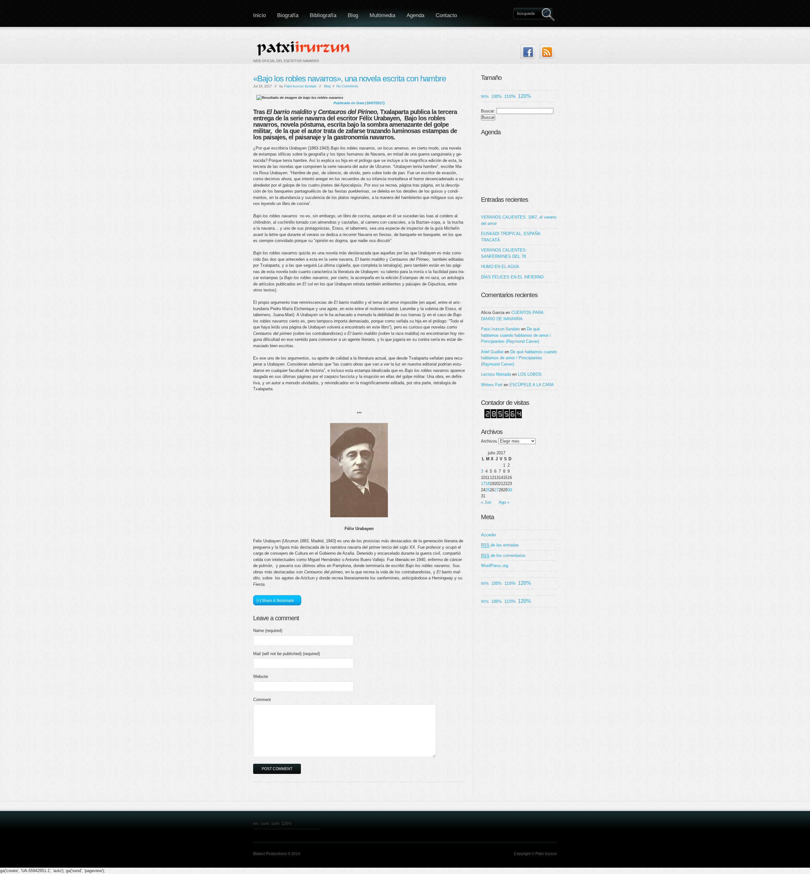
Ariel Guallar (492, 351)
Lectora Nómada (496, 374)
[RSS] (546, 51)
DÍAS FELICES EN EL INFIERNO (512, 277)
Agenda (415, 15)
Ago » (504, 502)
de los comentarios (503, 555)
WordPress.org (494, 565)
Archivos (489, 441)
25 (487, 490)
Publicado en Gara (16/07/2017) (359, 103)
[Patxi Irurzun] (304, 48)
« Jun (486, 502)
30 (510, 490)
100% (496, 96)
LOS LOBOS (530, 374)
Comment (262, 699)
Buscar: (488, 111)
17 (483, 483)
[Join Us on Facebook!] (527, 51)
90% (485, 96)
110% (509, 96)
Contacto (446, 15)
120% (524, 96)
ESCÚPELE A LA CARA (531, 384)
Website (260, 676)
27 (496, 490)
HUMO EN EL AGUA (500, 266)
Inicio (259, 15)
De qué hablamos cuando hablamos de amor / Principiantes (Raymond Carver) (516, 335)
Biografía (287, 15)
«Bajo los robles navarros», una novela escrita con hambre (349, 78)
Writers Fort (491, 384)
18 (487, 483)
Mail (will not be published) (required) (286, 653)
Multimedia (382, 15)
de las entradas (500, 545)
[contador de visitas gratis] (503, 417)
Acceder (488, 535)
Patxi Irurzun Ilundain (300, 86)
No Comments (347, 86)
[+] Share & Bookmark (275, 600)
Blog (353, 15)
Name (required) (267, 630)
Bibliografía (323, 15)
